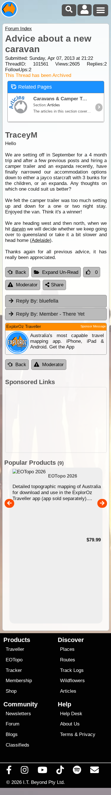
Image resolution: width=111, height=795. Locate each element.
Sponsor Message (93, 326)
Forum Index (18, 28)
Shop (11, 691)
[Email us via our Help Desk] (94, 771)
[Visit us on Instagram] (24, 771)
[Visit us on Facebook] (9, 771)
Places (67, 649)
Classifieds (17, 745)
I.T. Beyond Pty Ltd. (44, 782)
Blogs (12, 734)
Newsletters (18, 713)
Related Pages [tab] (35, 87)
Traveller (15, 649)
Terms (66, 734)
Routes (67, 660)
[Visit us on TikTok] (60, 771)
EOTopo (14, 660)
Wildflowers (72, 680)
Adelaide (41, 240)
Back (20, 272)
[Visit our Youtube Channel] (42, 771)
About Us (70, 724)
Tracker (14, 670)
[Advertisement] (56, 420)
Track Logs (72, 670)
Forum (12, 724)
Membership (19, 680)
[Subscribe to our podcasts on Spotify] (77, 771)
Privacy (87, 734)
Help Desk (71, 713)
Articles (68, 691)
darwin (19, 229)
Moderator (27, 285)
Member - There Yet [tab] (50, 314)
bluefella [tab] (37, 301)
